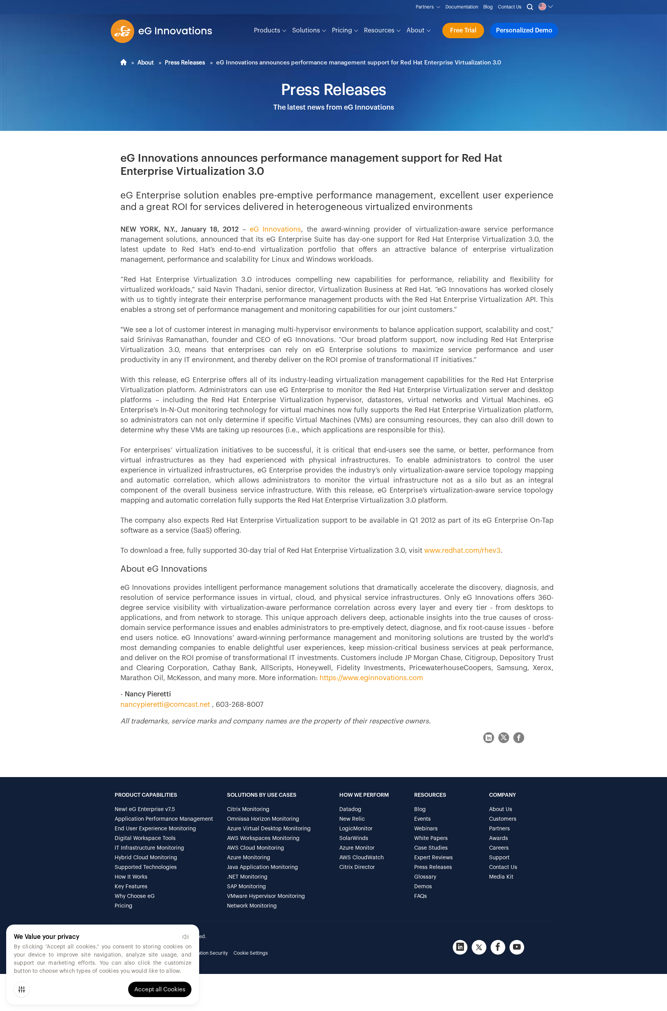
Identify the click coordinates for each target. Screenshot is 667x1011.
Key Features (131, 886)
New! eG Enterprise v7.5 (145, 809)
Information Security (206, 953)
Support (499, 857)
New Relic (352, 819)
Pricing (343, 30)
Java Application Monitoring (262, 867)
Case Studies (431, 848)
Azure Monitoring (248, 857)
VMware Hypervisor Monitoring (266, 896)
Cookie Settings (251, 953)
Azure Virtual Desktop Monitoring (269, 828)
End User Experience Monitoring (155, 828)
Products (268, 30)
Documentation (461, 7)
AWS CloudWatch (361, 857)
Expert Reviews (433, 857)
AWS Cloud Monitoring (255, 848)
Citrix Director (357, 867)
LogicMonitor (355, 828)
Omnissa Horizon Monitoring (263, 819)
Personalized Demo (524, 30)
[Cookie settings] (21, 989)
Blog (488, 7)
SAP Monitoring (246, 886)
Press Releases (185, 63)
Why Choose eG (135, 896)
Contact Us (509, 7)
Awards (498, 838)
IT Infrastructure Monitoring (149, 848)
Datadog (350, 809)
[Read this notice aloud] (185, 937)
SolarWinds (353, 838)
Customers (502, 819)
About (416, 30)
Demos (423, 886)
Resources (380, 30)
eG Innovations (275, 229)
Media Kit (501, 877)
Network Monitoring (252, 906)
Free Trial (463, 30)
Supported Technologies (146, 867)
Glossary (425, 877)
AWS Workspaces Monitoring (263, 838)
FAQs (420, 896)
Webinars (426, 828)
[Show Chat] (636, 1000)
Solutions (307, 30)
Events (422, 819)
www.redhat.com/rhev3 (462, 550)
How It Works (131, 877)
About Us (500, 809)
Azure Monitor (356, 848)
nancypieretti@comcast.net (166, 704)
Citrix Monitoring (248, 809)
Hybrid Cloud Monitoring (146, 857)
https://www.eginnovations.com (371, 677)
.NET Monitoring (247, 877)
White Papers (431, 838)
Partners (426, 7)
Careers (499, 848)
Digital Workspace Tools (145, 838)
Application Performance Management (164, 819)
